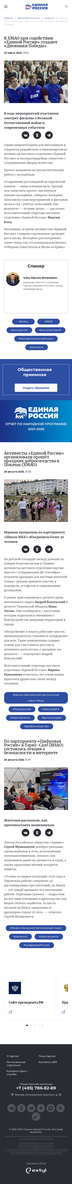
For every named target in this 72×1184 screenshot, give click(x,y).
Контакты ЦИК (48, 1062)
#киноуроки (19, 330)
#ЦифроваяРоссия (36, 945)
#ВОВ (48, 321)
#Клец (23, 321)
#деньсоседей (52, 717)
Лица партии (47, 1056)
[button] (27, 1025)
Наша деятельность (28, 18)
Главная (8, 18)
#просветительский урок (36, 338)
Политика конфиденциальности (36, 1146)
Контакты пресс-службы (17, 1073)
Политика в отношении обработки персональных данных (36, 1149)
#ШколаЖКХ (50, 709)
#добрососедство (36, 726)
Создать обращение (36, 388)
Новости (50, 18)
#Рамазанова (22, 709)
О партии (13, 1056)
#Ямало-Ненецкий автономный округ (36, 928)
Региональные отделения (16, 1064)
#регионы (37, 347)
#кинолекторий (50, 330)
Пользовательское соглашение (36, 1143)
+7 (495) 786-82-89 (36, 1088)
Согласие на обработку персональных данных (36, 1152)
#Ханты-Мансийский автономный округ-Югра (36, 697)
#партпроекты (20, 717)
